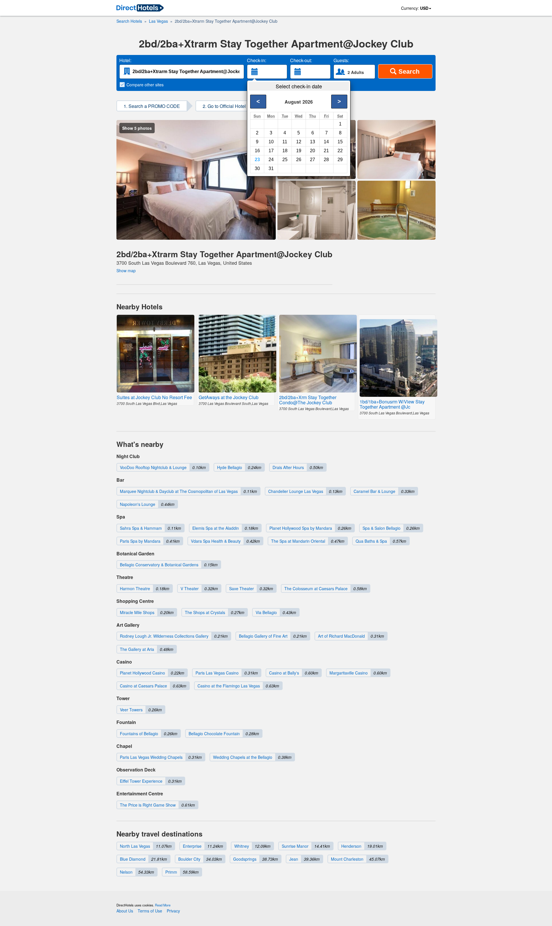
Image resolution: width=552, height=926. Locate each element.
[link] (140, 8)
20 (312, 150)
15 (340, 141)
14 (326, 141)
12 (298, 141)
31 (271, 168)
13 (312, 141)
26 (298, 159)
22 (340, 150)
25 (285, 159)
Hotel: (125, 60)
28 (326, 159)
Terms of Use (150, 911)
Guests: (341, 60)
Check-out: (301, 60)
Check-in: (256, 60)
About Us (124, 911)
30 (257, 168)
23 (257, 159)
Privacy (173, 911)
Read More (162, 905)
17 (271, 150)
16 (257, 150)
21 (326, 150)
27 (312, 159)
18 (285, 150)
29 (340, 159)
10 (271, 141)
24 (271, 159)
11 (284, 141)
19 (298, 150)
